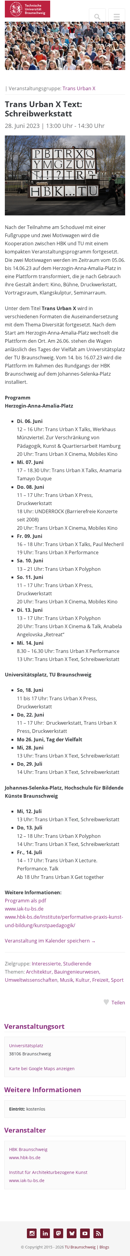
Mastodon (58, 1233)
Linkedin (45, 1233)
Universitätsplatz (26, 1045)
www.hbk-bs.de (25, 1157)
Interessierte (46, 963)
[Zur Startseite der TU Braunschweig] (27, 8)
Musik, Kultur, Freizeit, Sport (92, 980)
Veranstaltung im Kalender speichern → (50, 940)
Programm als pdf (25, 900)
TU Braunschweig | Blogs (87, 1247)
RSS (98, 1233)
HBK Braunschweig (28, 1149)
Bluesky (71, 1233)
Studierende (77, 963)
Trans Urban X (79, 88)
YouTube (85, 1233)
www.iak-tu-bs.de (24, 908)
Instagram (32, 1233)
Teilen (118, 1002)
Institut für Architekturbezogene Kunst (48, 1172)
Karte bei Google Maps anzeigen (42, 1068)
